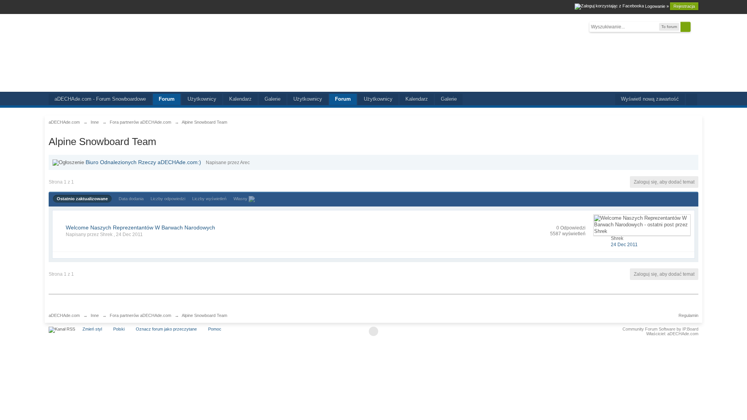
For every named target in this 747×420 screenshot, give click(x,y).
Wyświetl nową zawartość (650, 99)
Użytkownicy (202, 99)
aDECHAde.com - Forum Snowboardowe (100, 99)
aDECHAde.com (64, 315)
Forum (167, 99)
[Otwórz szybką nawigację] (691, 99)
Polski (118, 329)
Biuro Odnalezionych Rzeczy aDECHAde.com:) (143, 162)
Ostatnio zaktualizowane (82, 198)
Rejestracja (684, 6)
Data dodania (131, 198)
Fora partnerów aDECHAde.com (140, 315)
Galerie (273, 99)
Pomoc (214, 329)
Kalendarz (240, 99)
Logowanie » (657, 6)
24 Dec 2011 (624, 244)
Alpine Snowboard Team (204, 315)
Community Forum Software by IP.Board (660, 329)
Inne (95, 315)
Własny (241, 198)
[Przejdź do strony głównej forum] (373, 53)
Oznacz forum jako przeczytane (166, 329)
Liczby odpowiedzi (168, 198)
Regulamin (688, 315)
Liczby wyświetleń (209, 198)
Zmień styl (92, 329)
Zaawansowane (695, 26)
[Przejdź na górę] (373, 331)
